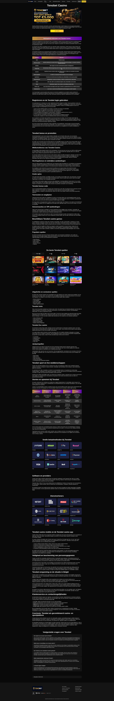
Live (50, 253)
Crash (63, 253)
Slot (75, 253)
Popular (37, 253)
